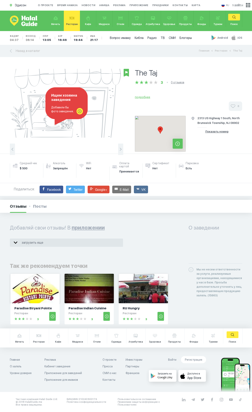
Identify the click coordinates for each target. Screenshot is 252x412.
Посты (39, 206)
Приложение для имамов (61, 379)
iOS (239, 37)
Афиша (104, 5)
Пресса (108, 366)
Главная (204, 50)
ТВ (163, 38)
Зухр (47, 38)
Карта (196, 5)
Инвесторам (134, 359)
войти (238, 5)
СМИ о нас (110, 373)
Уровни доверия (21, 373)
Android (223, 37)
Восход (31, 38)
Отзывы (18, 206)
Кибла (139, 38)
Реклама (119, 5)
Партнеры (132, 366)
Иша (94, 38)
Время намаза (67, 5)
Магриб (78, 38)
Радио (152, 38)
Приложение (139, 5)
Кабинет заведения (57, 366)
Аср (62, 38)
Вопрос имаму (120, 38)
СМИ (172, 38)
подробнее (142, 97)
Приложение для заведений (63, 373)
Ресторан (221, 50)
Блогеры (186, 38)
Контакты (180, 5)
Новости (88, 5)
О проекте (45, 5)
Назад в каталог (28, 51)
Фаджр (14, 38)
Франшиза (132, 373)
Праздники (160, 5)
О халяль (15, 366)
